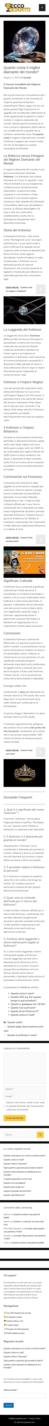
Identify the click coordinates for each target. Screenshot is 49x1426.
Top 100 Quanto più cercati (18, 1313)
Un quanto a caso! (14, 1317)
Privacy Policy (34, 1418)
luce (32, 208)
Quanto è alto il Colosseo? (15, 1163)
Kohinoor (35, 335)
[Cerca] (40, 1135)
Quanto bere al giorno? (14, 1187)
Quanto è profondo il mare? (22, 1035)
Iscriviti (8, 1405)
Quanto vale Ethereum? (14, 1195)
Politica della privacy (15, 1333)
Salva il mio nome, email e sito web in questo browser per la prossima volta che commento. (25, 1106)
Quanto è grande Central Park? (17, 1191)
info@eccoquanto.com (18, 1418)
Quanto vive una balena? (15, 1183)
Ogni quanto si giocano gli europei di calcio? (23, 1167)
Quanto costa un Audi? (14, 1159)
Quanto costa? (14, 1022)
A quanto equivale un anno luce (18, 1179)
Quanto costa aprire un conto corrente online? (24, 1155)
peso (22, 692)
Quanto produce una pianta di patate (28, 1242)
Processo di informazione (17, 1329)
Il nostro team (12, 1325)
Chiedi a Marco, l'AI (14, 1321)
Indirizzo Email (11, 1390)
